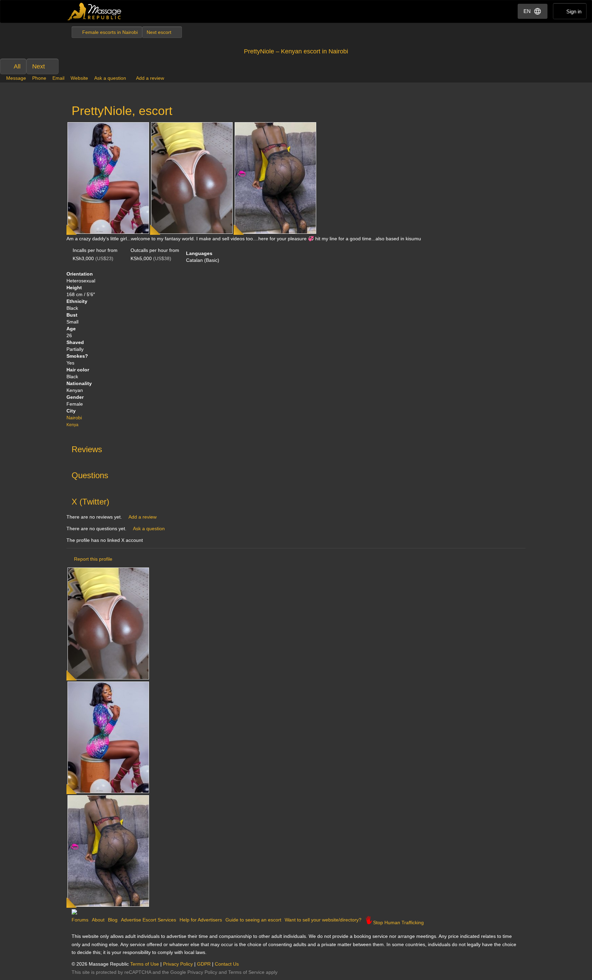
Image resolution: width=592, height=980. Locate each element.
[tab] (296, 448)
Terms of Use (144, 964)
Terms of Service (246, 972)
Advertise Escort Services (148, 919)
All (17, 66)
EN (527, 11)
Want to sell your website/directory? (323, 919)
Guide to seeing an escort (253, 919)
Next (38, 66)
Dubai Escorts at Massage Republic (94, 11)
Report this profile (93, 559)
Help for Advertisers (201, 919)
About (98, 919)
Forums (80, 919)
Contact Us (227, 964)
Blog (113, 919)
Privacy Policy (178, 964)
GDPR (204, 964)
